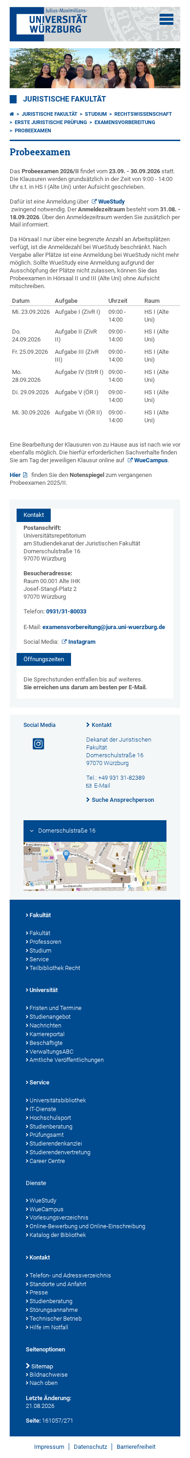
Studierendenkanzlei (56, 1143)
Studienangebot (50, 1016)
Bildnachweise (49, 1374)
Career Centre (47, 1160)
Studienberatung (51, 1126)
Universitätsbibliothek (58, 1100)
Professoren (45, 941)
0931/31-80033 (66, 611)
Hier (15, 474)
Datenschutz (90, 1446)
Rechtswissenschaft (143, 114)
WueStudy (111, 201)
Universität (44, 990)
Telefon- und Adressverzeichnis (70, 1275)
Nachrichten (45, 1025)
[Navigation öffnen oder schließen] (166, 19)
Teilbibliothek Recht (55, 967)
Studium (96, 114)
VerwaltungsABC (51, 1051)
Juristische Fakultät (64, 99)
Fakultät (40, 915)
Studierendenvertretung (60, 1152)
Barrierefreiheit (136, 1446)
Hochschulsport (50, 1117)
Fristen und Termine (56, 1007)
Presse (39, 1292)
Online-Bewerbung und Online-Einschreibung (87, 1226)
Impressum (49, 1446)
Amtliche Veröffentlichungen (67, 1059)
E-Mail (102, 785)
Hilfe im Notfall (49, 1327)
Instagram (81, 641)
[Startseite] (12, 114)
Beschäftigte (46, 1042)
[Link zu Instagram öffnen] (35, 744)
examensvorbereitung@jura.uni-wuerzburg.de (103, 627)
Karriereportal (47, 1034)
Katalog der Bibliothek (58, 1234)
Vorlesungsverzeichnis (59, 1217)
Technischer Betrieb (56, 1318)
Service (39, 959)
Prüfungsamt (47, 1134)
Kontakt (102, 725)
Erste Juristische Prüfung (51, 122)
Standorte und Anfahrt (58, 1284)
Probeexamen (33, 131)
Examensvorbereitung (125, 122)
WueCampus (151, 460)
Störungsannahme (54, 1309)
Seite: (33, 1420)
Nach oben (44, 1382)
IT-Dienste (43, 1109)
